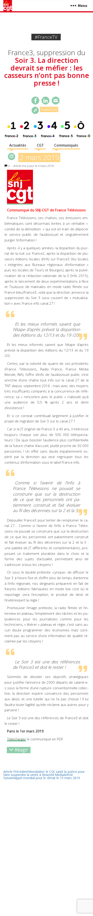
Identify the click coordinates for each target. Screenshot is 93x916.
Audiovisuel (49, 109)
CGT (40, 145)
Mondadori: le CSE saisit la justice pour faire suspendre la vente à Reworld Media (44, 773)
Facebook (35, 100)
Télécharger (16, 739)
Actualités (17, 145)
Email (56, 100)
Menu (82, 5)
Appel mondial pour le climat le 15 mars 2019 (41, 776)
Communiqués (66, 145)
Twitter (45, 100)
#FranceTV (46, 37)
